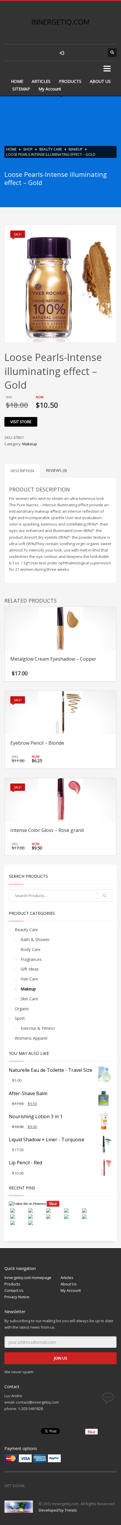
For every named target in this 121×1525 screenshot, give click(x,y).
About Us (68, 1284)
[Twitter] (44, 1485)
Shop (28, 149)
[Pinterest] (55, 1485)
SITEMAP (21, 89)
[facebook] (74, 52)
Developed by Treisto (58, 1510)
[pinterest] (97, 52)
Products (12, 1284)
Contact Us (13, 1290)
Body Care (31, 949)
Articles (66, 1277)
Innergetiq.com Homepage (27, 1277)
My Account (49, 89)
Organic (22, 1008)
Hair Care (29, 979)
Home (11, 149)
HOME (17, 81)
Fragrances (31, 959)
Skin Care (29, 998)
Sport (20, 1018)
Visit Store (20, 421)
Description (22, 470)
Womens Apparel (31, 1038)
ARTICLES (41, 81)
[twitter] (85, 52)
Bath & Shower (35, 939)
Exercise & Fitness (38, 1028)
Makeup (76, 149)
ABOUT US (100, 81)
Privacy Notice (16, 1296)
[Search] (104, 895)
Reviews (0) (56, 470)
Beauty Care (50, 149)
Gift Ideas (30, 969)
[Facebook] (32, 1485)
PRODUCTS (70, 81)
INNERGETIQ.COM (60, 22)
